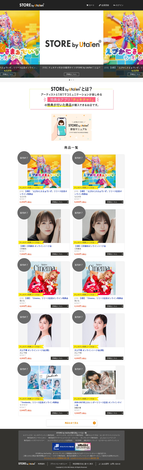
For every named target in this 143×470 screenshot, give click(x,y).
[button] (3, 48)
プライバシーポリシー (58, 464)
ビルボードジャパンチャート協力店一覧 (85, 458)
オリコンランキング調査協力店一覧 (56, 458)
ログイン (119, 5)
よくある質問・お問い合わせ (109, 464)
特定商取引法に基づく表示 (83, 464)
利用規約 (41, 464)
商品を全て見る (71, 423)
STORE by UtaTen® (32, 5)
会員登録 (105, 5)
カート (92, 5)
